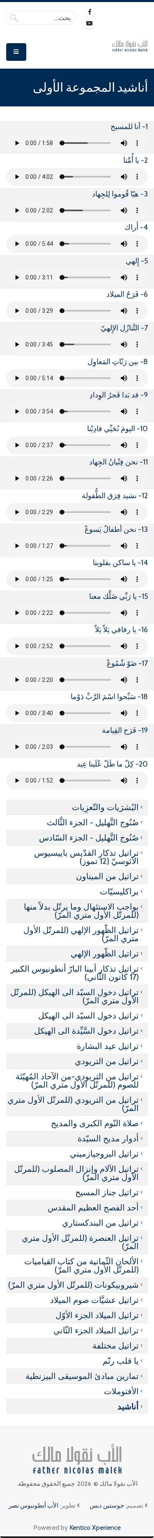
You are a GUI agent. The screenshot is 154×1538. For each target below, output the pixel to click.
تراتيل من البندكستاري (100, 1223)
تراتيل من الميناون (107, 876)
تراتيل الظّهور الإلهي (105, 953)
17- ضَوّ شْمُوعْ (127, 663)
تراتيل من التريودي (107, 1061)
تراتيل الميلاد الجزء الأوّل (97, 1315)
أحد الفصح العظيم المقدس (93, 1207)
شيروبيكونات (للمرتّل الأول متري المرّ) (73, 1285)
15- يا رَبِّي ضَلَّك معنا (118, 596)
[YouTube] (89, 23)
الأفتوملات (121, 1391)
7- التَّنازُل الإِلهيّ (124, 328)
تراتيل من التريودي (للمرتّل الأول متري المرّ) (73, 1104)
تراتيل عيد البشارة (108, 1046)
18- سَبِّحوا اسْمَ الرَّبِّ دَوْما (109, 696)
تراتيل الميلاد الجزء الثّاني (96, 1330)
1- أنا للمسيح (129, 126)
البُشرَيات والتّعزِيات (105, 807)
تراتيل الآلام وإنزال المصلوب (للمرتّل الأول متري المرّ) (76, 1173)
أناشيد (128, 1406)
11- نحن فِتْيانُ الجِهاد (118, 461)
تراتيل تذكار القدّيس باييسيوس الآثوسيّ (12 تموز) (86, 857)
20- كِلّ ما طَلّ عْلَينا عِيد (112, 764)
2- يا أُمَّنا (135, 160)
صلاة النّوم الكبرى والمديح (95, 1123)
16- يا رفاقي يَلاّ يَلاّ (121, 629)
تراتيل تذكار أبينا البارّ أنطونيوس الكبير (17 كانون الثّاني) (75, 973)
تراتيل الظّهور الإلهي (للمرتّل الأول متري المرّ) (81, 934)
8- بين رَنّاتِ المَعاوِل (117, 361)
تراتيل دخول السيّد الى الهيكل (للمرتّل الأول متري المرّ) (74, 996)
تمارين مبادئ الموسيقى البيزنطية (82, 1376)
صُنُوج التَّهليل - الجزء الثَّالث (93, 822)
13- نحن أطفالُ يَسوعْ (116, 529)
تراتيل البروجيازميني (104, 1154)
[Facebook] (89, 12)
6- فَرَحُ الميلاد (127, 294)
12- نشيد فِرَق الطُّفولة (115, 495)
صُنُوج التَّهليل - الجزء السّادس (89, 838)
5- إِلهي (137, 261)
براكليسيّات (119, 891)
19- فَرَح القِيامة (125, 730)
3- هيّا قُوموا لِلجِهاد (120, 194)
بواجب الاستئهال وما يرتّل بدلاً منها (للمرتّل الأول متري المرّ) (81, 911)
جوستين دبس (107, 1505)
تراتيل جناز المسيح (107, 1192)
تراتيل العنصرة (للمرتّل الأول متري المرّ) (80, 1242)
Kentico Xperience (95, 1527)
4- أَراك (136, 227)
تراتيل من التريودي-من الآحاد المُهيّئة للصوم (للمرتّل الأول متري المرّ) (77, 1081)
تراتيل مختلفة (115, 1346)
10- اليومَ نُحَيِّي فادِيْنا (117, 428)
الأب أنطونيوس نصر (33, 1505)
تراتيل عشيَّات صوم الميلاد (94, 1300)
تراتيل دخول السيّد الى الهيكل (88, 1016)
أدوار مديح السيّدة (108, 1138)
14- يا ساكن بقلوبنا (120, 562)
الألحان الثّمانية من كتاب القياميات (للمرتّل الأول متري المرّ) (81, 1265)
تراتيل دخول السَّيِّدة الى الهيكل (86, 1031)
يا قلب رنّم (121, 1361)
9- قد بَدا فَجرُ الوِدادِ (119, 395)
